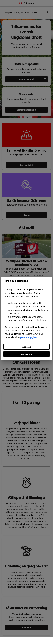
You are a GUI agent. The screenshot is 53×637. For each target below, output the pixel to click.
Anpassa (26, 347)
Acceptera (26, 354)
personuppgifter (28, 337)
